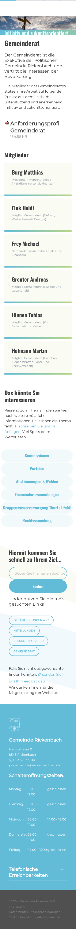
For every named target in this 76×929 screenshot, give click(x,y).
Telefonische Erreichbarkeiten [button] (28, 872)
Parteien (37, 468)
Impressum (17, 906)
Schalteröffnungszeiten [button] (36, 775)
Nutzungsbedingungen (43, 911)
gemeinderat (24, 651)
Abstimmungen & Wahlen (37, 481)
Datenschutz (18, 911)
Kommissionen (37, 455)
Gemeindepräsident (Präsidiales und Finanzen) (37, 248)
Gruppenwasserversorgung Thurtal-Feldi (37, 507)
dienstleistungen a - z (31, 620)
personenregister (28, 641)
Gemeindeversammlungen (37, 494)
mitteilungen (24, 630)
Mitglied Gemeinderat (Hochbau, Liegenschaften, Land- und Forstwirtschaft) (34, 357)
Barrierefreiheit (49, 917)
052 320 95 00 (24, 760)
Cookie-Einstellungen (24, 917)
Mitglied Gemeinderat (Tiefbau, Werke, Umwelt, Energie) (33, 212)
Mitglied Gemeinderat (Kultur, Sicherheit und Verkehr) (32, 319)
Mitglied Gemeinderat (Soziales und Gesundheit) (36, 283)
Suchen (38, 586)
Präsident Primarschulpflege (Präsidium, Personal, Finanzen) (33, 176)
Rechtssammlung (37, 520)
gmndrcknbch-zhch (36, 765)
